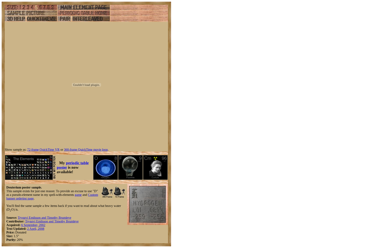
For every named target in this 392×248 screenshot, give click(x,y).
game (78, 194)
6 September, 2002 (33, 225)
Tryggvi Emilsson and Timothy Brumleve (44, 217)
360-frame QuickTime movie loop (86, 149)
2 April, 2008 (35, 228)
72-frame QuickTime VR (43, 149)
